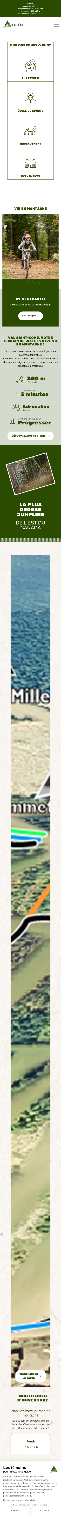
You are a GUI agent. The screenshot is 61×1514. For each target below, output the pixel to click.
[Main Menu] (56, 25)
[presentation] (25, 280)
